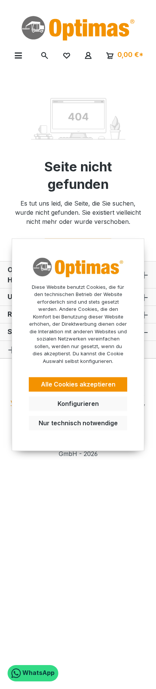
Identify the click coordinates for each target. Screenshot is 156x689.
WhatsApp (38, 672)
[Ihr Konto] (88, 55)
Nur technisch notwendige (78, 423)
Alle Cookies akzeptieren (78, 384)
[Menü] (18, 55)
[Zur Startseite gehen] (78, 28)
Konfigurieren (78, 403)
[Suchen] (45, 55)
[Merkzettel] (66, 55)
